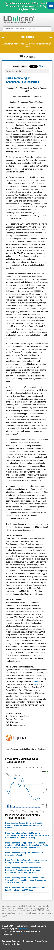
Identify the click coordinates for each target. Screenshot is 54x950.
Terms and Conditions (11, 941)
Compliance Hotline (11, 944)
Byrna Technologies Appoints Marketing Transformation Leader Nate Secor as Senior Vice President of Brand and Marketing (27, 835)
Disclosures (28, 941)
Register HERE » (27, 9)
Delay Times (39, 908)
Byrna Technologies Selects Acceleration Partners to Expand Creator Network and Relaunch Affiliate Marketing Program (23, 870)
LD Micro (13, 926)
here (36, 681)
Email (17, 66)
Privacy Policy (40, 941)
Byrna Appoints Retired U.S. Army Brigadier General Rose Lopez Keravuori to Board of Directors (24, 825)
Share (42, 66)
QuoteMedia (30, 906)
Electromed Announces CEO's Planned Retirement (26, 44)
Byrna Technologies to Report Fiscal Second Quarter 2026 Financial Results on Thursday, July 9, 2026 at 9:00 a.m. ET (26, 880)
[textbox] (28, 28)
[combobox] (27, 28)
